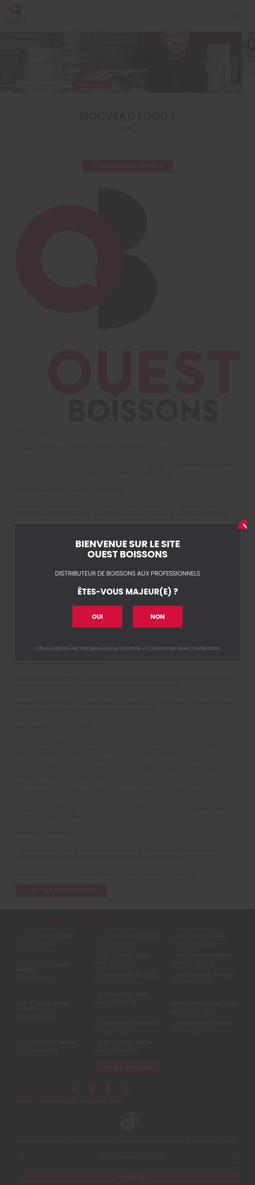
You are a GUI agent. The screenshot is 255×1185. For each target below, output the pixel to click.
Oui (97, 616)
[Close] (241, 523)
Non (158, 616)
